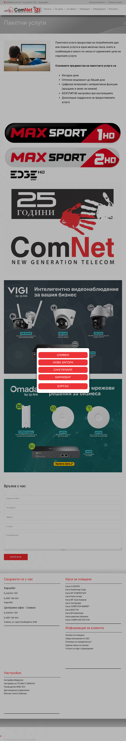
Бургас (63, 386)
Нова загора (63, 362)
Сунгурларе (63, 369)
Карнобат (63, 377)
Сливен (63, 355)
